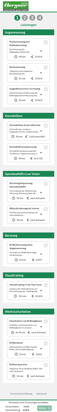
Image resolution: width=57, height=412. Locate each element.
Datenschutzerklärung (21, 393)
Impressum (41, 393)
